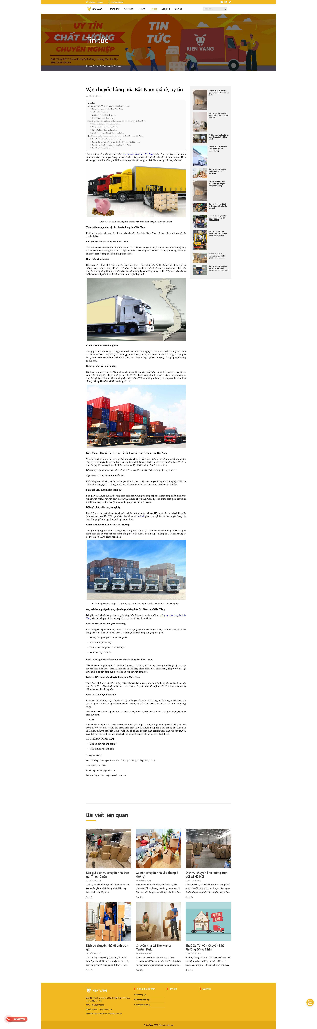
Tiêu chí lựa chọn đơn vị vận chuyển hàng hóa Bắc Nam (108, 106)
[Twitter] (229, 2)
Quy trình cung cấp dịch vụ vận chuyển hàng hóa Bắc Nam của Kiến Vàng (115, 136)
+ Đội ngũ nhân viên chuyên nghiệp (104, 130)
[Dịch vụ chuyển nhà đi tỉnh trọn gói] (108, 921)
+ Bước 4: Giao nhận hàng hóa (102, 148)
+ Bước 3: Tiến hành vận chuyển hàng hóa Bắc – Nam (110, 145)
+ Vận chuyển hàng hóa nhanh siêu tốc (105, 124)
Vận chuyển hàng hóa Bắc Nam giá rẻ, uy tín (112, 66)
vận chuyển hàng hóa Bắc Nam (137, 154)
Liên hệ (178, 8)
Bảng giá (166, 8)
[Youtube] (226, 2)
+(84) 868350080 (95, 1005)
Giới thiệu (128, 8)
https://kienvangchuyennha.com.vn (104, 1013)
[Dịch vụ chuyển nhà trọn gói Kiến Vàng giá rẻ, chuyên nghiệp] (94, 9)
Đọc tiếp (89, 897)
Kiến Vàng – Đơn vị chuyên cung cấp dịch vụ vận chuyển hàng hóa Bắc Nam (116, 121)
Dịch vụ (141, 8)
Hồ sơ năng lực (140, 994)
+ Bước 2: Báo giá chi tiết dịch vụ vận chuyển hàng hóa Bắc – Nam (115, 142)
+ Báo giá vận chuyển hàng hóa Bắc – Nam (106, 109)
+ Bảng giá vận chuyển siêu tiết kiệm (104, 127)
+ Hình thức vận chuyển (99, 112)
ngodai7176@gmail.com (99, 1009)
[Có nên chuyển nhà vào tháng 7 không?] (158, 848)
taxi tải (140, 516)
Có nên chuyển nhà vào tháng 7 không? (157, 874)
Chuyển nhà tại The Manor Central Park (153, 947)
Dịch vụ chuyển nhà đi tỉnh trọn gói (107, 947)
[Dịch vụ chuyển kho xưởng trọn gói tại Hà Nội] (208, 848)
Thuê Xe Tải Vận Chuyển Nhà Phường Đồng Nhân (205, 947)
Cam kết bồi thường (142, 1005)
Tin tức (153, 8)
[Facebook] (222, 2)
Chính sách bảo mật (141, 999)
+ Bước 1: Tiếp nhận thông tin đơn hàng (105, 139)
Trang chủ (114, 8)
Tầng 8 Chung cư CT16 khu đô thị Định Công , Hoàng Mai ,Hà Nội (108, 999)
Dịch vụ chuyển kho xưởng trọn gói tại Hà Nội (206, 874)
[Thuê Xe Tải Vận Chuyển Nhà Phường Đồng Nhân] (208, 921)
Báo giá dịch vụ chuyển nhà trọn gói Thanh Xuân (107, 874)
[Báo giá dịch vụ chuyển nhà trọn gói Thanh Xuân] (108, 848)
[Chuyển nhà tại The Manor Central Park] (158, 921)
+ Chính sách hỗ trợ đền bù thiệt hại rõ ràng (107, 133)
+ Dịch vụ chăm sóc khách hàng (102, 118)
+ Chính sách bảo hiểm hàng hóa (103, 115)
